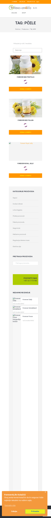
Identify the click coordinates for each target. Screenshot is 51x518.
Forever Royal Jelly (25, 163)
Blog (35, 8)
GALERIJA (22, 1)
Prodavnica (25, 29)
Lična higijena (17, 210)
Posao (25, 8)
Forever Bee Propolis (25, 77)
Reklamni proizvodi (19, 234)
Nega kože (16, 228)
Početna (14, 8)
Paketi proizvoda (18, 222)
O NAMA (14, 1)
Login (37, 1)
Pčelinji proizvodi (18, 216)
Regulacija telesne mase (21, 240)
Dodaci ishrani (18, 204)
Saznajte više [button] (10, 505)
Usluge (14, 13)
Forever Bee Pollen (25, 120)
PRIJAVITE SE (31, 1)
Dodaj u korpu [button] (25, 89)
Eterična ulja (17, 246)
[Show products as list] (12, 44)
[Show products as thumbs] (9, 44)
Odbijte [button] (14, 511)
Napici (15, 198)
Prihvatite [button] (35, 511)
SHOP (24, 13)
